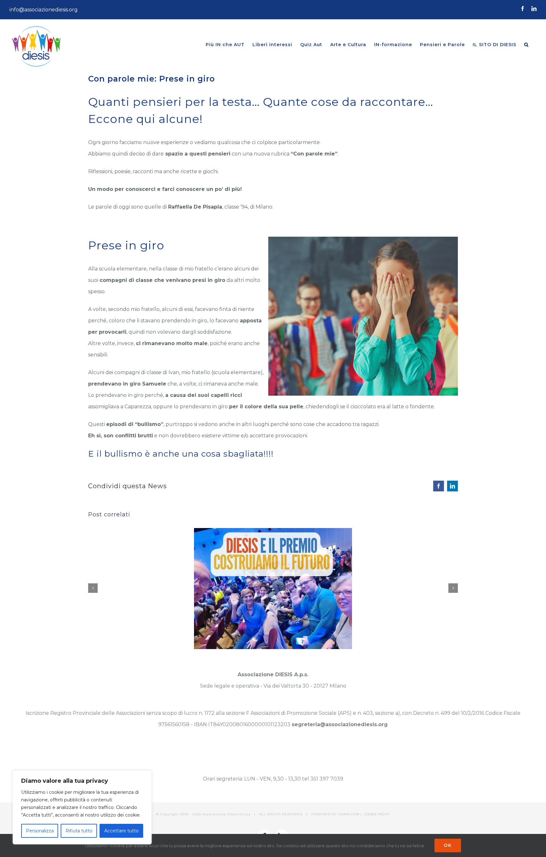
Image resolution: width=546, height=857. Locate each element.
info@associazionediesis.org (43, 10)
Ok (448, 845)
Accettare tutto (121, 831)
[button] (526, 45)
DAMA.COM (349, 814)
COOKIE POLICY (377, 814)
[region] (82, 807)
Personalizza (40, 831)
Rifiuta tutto (79, 831)
